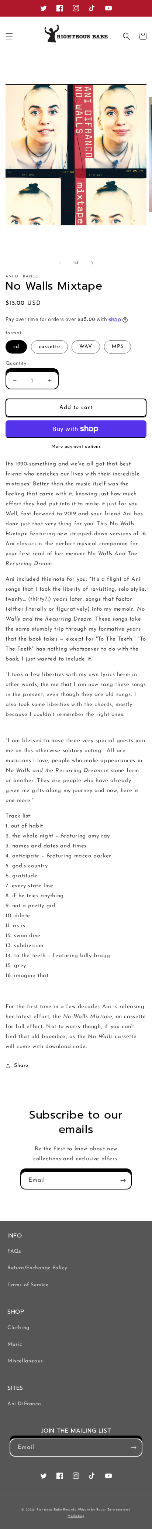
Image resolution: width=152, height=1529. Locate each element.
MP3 (117, 346)
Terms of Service (28, 1285)
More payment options (76, 446)
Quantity (16, 363)
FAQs (14, 1251)
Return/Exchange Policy (37, 1268)
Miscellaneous (25, 1361)
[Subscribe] (123, 1180)
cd (16, 346)
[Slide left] (60, 263)
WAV (85, 346)
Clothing (18, 1328)
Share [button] (21, 1065)
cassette (49, 346)
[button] (9, 36)
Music (14, 1344)
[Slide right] (92, 263)
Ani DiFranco (24, 1404)
